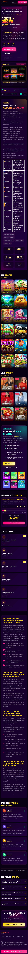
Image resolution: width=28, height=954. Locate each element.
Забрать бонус (8, 49)
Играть (23, 948)
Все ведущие (5, 375)
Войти (14, 2)
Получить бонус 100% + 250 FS (14, 924)
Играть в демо (9, 463)
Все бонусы (7, 53)
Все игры (4, 277)
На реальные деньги (11, 468)
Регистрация (22, 2)
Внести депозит (13, 523)
